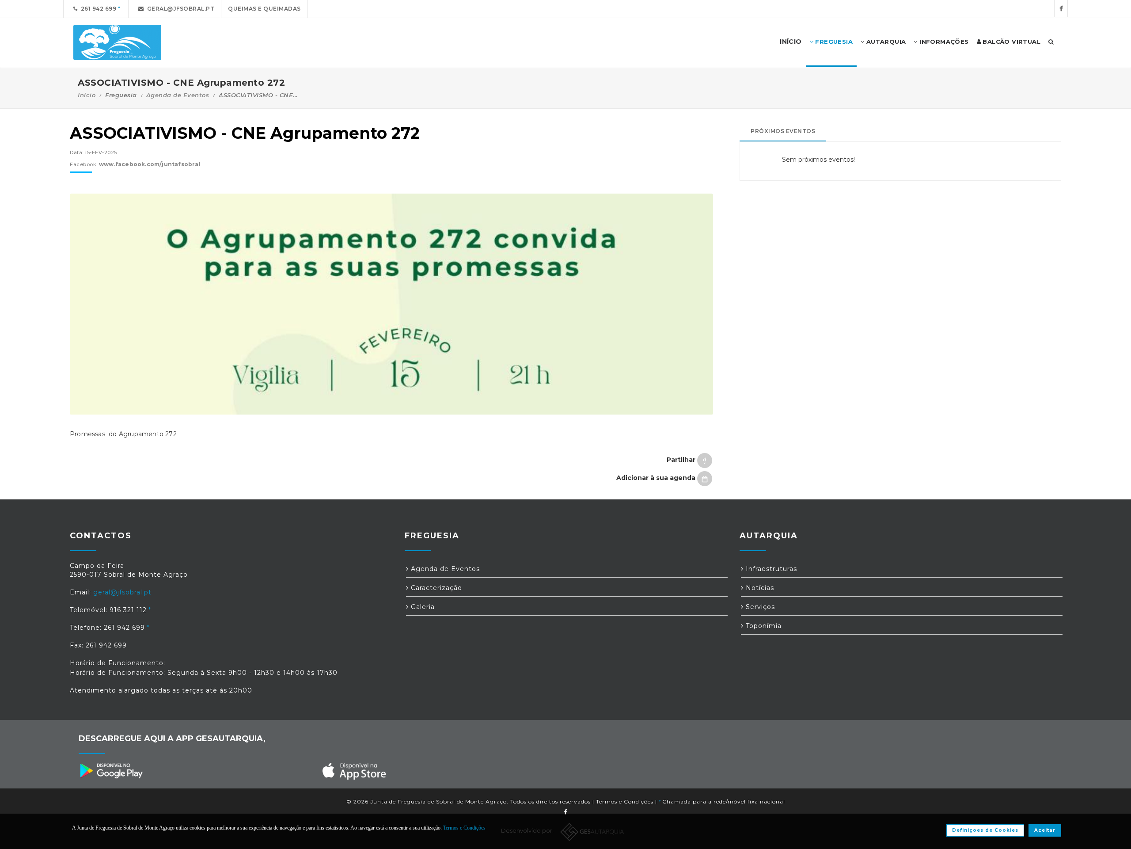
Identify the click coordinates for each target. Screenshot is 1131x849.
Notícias (759, 588)
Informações (943, 41)
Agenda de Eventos (177, 95)
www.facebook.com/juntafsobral (150, 164)
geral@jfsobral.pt (179, 8)
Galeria (422, 607)
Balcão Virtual (1010, 41)
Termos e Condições (624, 801)
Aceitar (1044, 830)
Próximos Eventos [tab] (783, 131)
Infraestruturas (770, 569)
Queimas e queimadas (264, 8)
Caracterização (435, 588)
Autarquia (885, 41)
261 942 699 (97, 8)
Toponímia (763, 626)
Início (86, 95)
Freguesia (833, 41)
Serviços (759, 607)
